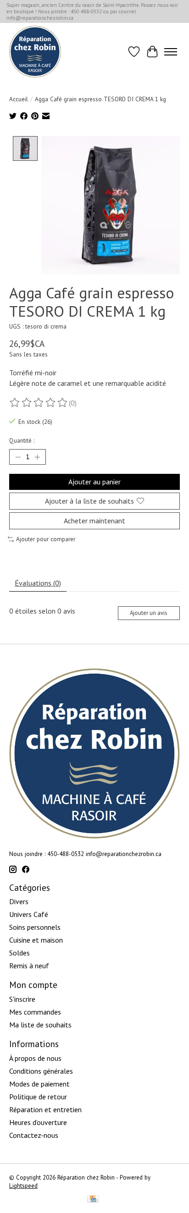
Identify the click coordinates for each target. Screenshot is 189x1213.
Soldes (19, 952)
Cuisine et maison (36, 939)
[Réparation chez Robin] (35, 51)
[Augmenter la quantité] (37, 457)
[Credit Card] (93, 1199)
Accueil (18, 99)
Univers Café (28, 914)
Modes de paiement (39, 1083)
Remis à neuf (29, 965)
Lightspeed (23, 1185)
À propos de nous (35, 1058)
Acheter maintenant (94, 520)
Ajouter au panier (94, 481)
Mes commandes (35, 1011)
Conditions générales (41, 1071)
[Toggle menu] (170, 52)
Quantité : (21, 440)
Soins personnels (35, 927)
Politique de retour (38, 1096)
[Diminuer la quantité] (18, 457)
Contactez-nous (33, 1135)
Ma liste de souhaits (40, 1024)
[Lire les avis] (39, 402)
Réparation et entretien (45, 1109)
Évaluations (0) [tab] (38, 582)
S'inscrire (22, 999)
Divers (18, 901)
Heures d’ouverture (38, 1122)
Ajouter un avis (148, 613)
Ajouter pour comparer (45, 539)
